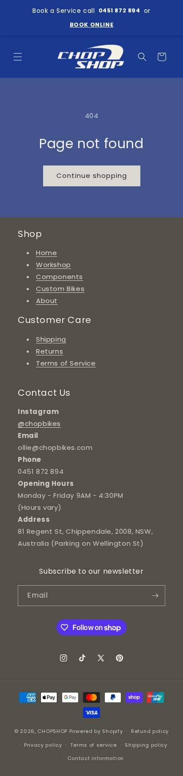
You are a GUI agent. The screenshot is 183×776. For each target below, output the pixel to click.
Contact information (96, 758)
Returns (49, 351)
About (47, 300)
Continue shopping (91, 175)
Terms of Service (66, 363)
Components (59, 276)
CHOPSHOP (52, 731)
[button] (18, 57)
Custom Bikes (60, 288)
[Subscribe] (155, 595)
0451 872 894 (119, 10)
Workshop (53, 264)
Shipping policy (146, 744)
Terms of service (93, 744)
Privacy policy (43, 744)
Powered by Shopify (96, 731)
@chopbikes (39, 423)
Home (46, 252)
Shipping (51, 339)
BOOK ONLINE (92, 24)
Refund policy (150, 731)
